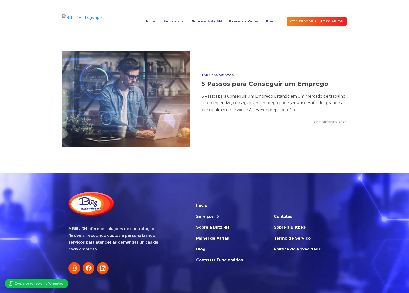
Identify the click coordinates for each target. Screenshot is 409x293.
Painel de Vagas (212, 238)
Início (201, 205)
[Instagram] (74, 268)
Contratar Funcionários (219, 260)
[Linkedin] (103, 268)
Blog (201, 249)
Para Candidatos (218, 75)
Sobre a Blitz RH (212, 227)
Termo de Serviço (292, 238)
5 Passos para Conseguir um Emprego (265, 84)
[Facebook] (88, 268)
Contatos (283, 216)
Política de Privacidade (297, 249)
